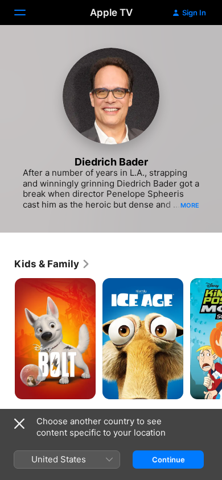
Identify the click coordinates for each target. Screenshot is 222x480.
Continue (168, 459)
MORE (189, 205)
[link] (52, 264)
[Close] (19, 424)
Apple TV (111, 12)
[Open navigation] (26, 12)
